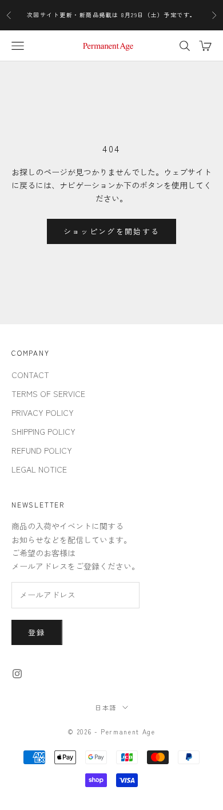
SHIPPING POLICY (43, 431)
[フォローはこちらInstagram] (17, 673)
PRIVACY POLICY (42, 412)
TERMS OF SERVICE (48, 393)
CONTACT (30, 374)
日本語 (106, 707)
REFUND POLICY (41, 450)
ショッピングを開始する (111, 231)
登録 (37, 632)
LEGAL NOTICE (39, 469)
